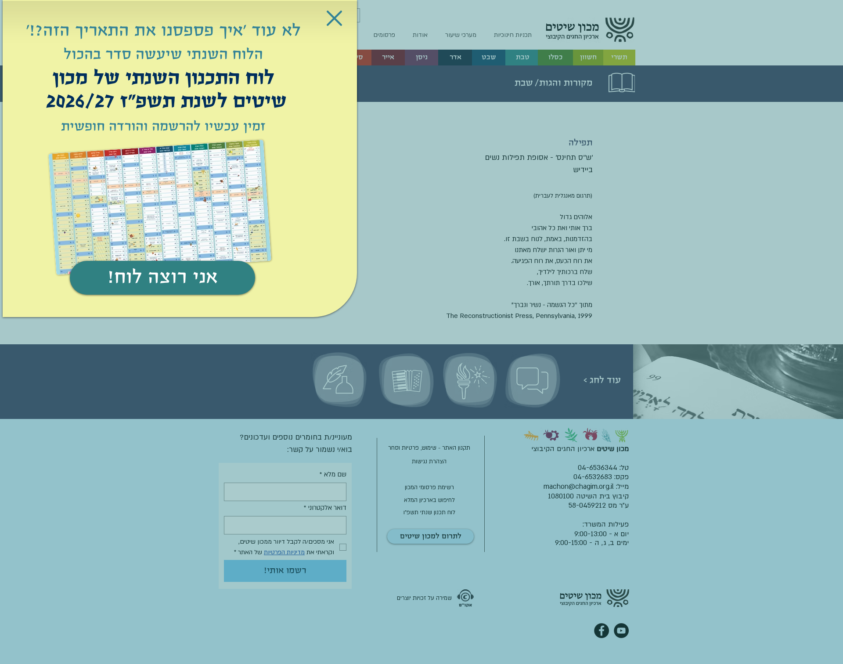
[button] (334, 18)
